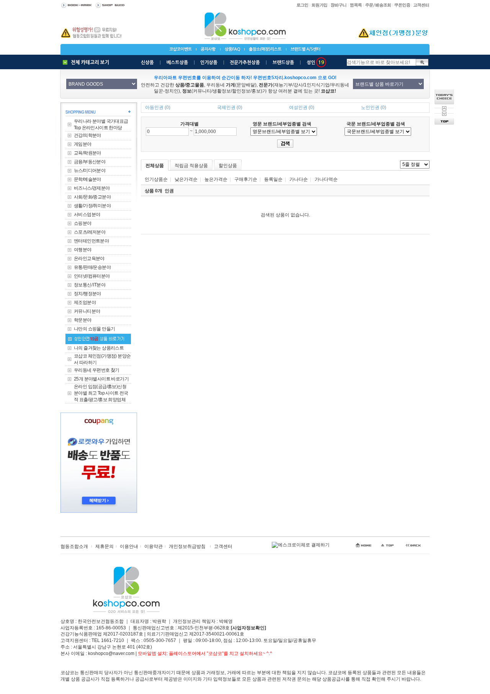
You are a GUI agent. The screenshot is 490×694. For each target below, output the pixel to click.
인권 (169, 190)
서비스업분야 (87, 214)
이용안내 (129, 546)
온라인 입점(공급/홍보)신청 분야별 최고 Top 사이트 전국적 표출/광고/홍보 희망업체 (101, 393)
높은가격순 (215, 179)
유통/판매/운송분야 (92, 267)
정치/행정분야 (87, 293)
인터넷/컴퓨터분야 (92, 276)
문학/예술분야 (87, 179)
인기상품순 (156, 179)
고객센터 (223, 546)
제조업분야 (85, 302)
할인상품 (228, 165)
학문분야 (82, 320)
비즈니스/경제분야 (92, 188)
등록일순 (273, 179)
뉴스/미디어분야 (89, 170)
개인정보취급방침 (187, 546)
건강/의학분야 (87, 135)
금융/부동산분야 (89, 161)
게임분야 (82, 144)
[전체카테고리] (87, 62)
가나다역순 (326, 179)
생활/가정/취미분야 (92, 205)
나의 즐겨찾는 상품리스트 (99, 348)
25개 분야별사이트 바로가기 (101, 379)
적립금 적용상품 (191, 165)
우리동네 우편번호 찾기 (96, 370)
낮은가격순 (186, 179)
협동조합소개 (74, 546)
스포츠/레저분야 (89, 232)
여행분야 (82, 249)
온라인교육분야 (89, 258)
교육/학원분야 (87, 153)
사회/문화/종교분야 (92, 197)
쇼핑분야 (82, 223)
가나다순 (298, 179)
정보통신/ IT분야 (89, 285)
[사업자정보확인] (248, 628)
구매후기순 (245, 179)
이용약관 (153, 546)
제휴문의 (104, 546)
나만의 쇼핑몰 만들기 (94, 329)
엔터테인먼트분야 (91, 241)
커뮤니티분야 (87, 311)
